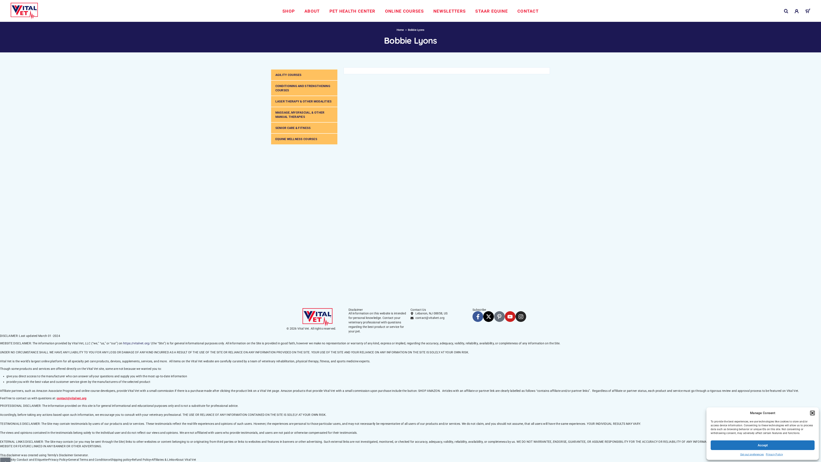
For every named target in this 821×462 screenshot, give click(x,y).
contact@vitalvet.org (72, 398)
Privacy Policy (774, 454)
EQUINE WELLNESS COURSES (296, 139)
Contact (528, 11)
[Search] (786, 11)
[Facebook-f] (478, 316)
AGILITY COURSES (288, 75)
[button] (812, 413)
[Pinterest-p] (499, 316)
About (312, 11)
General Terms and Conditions (89, 459)
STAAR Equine (491, 11)
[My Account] (796, 11)
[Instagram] (520, 316)
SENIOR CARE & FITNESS (293, 128)
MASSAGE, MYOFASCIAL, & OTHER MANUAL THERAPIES (300, 114)
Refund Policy (141, 459)
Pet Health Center (352, 11)
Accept (763, 445)
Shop (288, 11)
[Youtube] (510, 316)
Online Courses (404, 11)
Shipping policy (120, 459)
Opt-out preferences (752, 454)
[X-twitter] (488, 316)
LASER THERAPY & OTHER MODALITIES (303, 101)
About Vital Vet (185, 459)
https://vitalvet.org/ (137, 343)
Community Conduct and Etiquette (24, 459)
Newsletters (449, 11)
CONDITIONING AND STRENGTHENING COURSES (302, 88)
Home (400, 29)
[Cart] (808, 12)
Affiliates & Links (163, 459)
